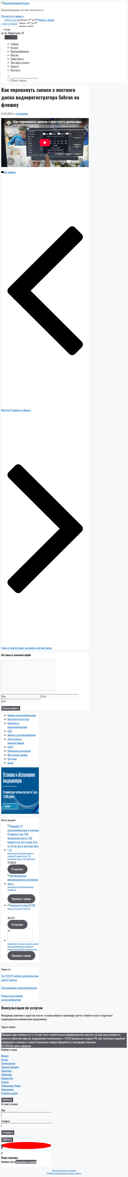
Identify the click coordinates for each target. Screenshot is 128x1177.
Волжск (5, 1082)
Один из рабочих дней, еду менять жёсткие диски (26, 648)
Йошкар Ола (7, 1078)
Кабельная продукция (19, 751)
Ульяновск (6, 1071)
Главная (15, 44)
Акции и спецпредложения (21, 735)
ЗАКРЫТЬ (7, 1100)
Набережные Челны (11, 1086)
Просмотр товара (21, 898)
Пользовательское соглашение (64, 1170)
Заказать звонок (46, 20)
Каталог (14, 47)
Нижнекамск (7, 1089)
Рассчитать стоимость (12, 16)
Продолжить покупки (25, 1162)
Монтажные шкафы (17, 755)
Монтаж (14, 55)
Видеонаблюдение (20, 51)
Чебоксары (6, 1074)
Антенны (12, 759)
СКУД (10, 747)
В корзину (17, 869)
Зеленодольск (8, 1063)
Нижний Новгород (10, 1067)
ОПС (9, 731)
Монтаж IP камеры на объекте (16, 410)
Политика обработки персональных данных (64, 1173)
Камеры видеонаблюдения (21, 715)
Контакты (15, 70)
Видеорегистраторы (18, 719)
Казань (4, 1059)
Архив (10, 763)
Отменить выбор (9, 1093)
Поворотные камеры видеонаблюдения (12, 998)
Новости (15, 66)
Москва (4, 1056)
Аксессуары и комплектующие (15, 741)
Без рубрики (10, 172)
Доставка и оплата (20, 62)
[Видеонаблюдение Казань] (15, 3)
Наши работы (17, 59)
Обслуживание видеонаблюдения (19, 988)
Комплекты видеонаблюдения (17, 725)
